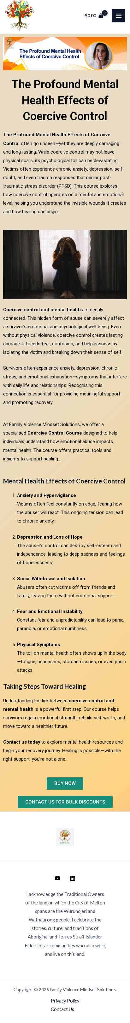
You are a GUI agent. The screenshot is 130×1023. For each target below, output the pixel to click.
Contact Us (62, 1009)
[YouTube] (57, 878)
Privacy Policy (65, 1000)
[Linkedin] (72, 878)
